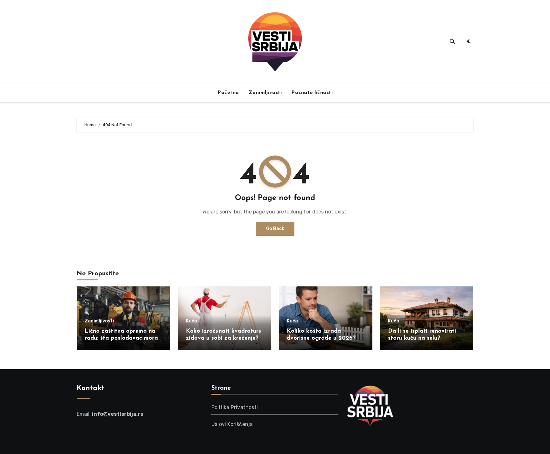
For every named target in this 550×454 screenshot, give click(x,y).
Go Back (275, 228)
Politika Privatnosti (234, 407)
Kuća (191, 321)
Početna (228, 92)
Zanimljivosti (265, 92)
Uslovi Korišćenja (232, 424)
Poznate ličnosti (312, 92)
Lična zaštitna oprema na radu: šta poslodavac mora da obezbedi (121, 338)
